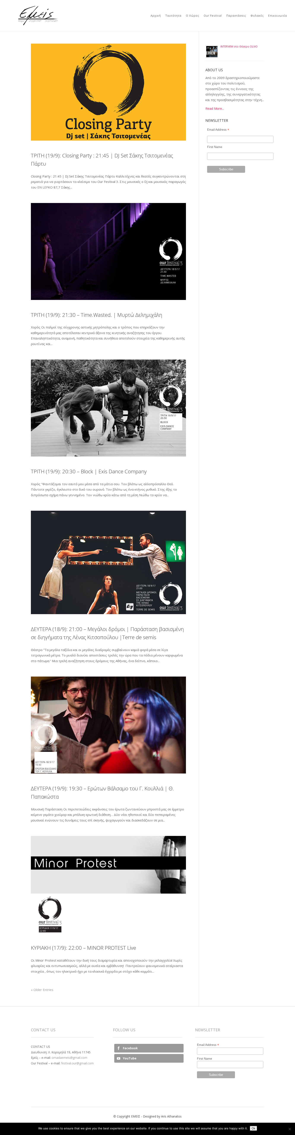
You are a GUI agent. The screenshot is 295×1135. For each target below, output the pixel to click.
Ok (253, 1128)
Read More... (214, 108)
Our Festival (213, 15)
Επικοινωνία (277, 15)
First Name (214, 147)
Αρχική (156, 15)
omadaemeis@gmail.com (69, 1058)
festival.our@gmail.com (77, 1063)
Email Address (218, 130)
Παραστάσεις (236, 15)
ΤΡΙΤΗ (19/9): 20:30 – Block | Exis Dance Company (89, 471)
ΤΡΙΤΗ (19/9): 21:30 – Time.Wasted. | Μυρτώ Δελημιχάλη (96, 314)
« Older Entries (42, 990)
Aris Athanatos (171, 1116)
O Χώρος (192, 15)
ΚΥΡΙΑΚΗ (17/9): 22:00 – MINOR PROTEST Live (83, 947)
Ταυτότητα (173, 15)
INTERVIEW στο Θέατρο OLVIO (239, 46)
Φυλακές (257, 15)
